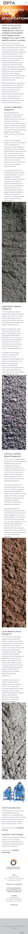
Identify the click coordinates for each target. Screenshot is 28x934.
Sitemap (14, 928)
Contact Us (14, 905)
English (21, 932)
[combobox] (23, 932)
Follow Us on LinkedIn (14, 884)
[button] (26, 2)
